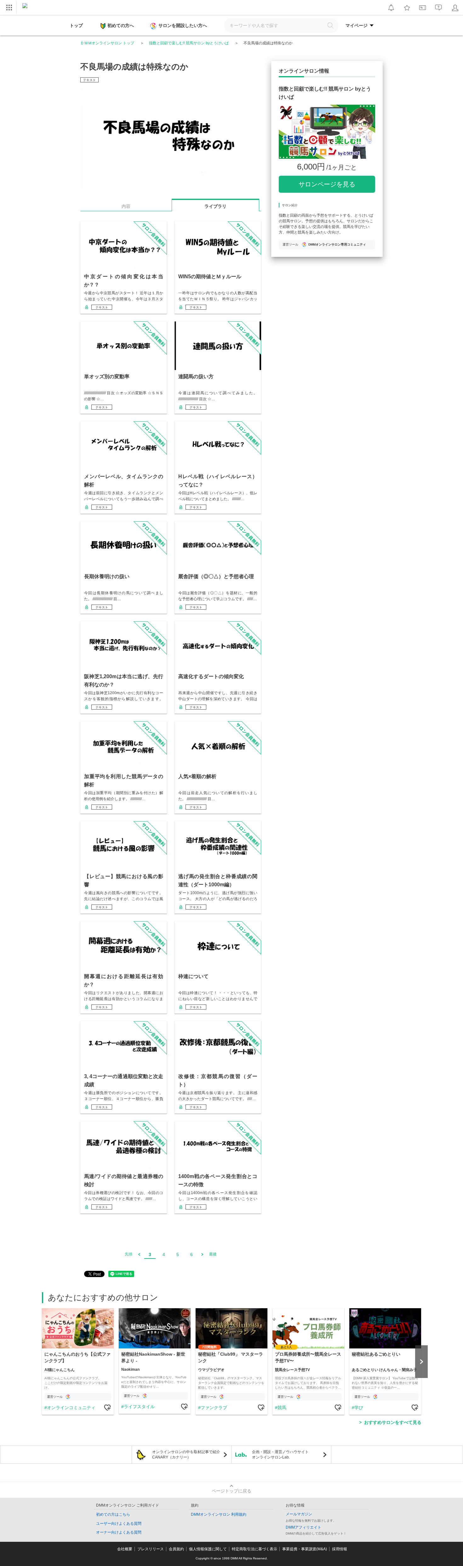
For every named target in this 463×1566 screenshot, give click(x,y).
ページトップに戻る (231, 1490)
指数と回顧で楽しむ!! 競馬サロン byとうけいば (189, 43)
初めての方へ (120, 25)
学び (358, 1407)
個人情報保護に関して (208, 1549)
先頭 (128, 1254)
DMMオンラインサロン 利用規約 (218, 1514)
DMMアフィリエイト (303, 1527)
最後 (213, 1254)
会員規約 (176, 1549)
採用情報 (339, 1549)
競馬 (281, 1407)
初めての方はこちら (113, 1514)
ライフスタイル (139, 1406)
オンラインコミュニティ (71, 1407)
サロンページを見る (327, 184)
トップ (76, 25)
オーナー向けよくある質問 (118, 1532)
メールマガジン (299, 1514)
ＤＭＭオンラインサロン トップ (107, 43)
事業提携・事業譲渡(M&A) (304, 1549)
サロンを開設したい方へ (182, 25)
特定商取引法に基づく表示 (254, 1549)
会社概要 (124, 1549)
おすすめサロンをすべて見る (392, 1422)
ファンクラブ (214, 1407)
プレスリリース (150, 1549)
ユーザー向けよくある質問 (118, 1523)
